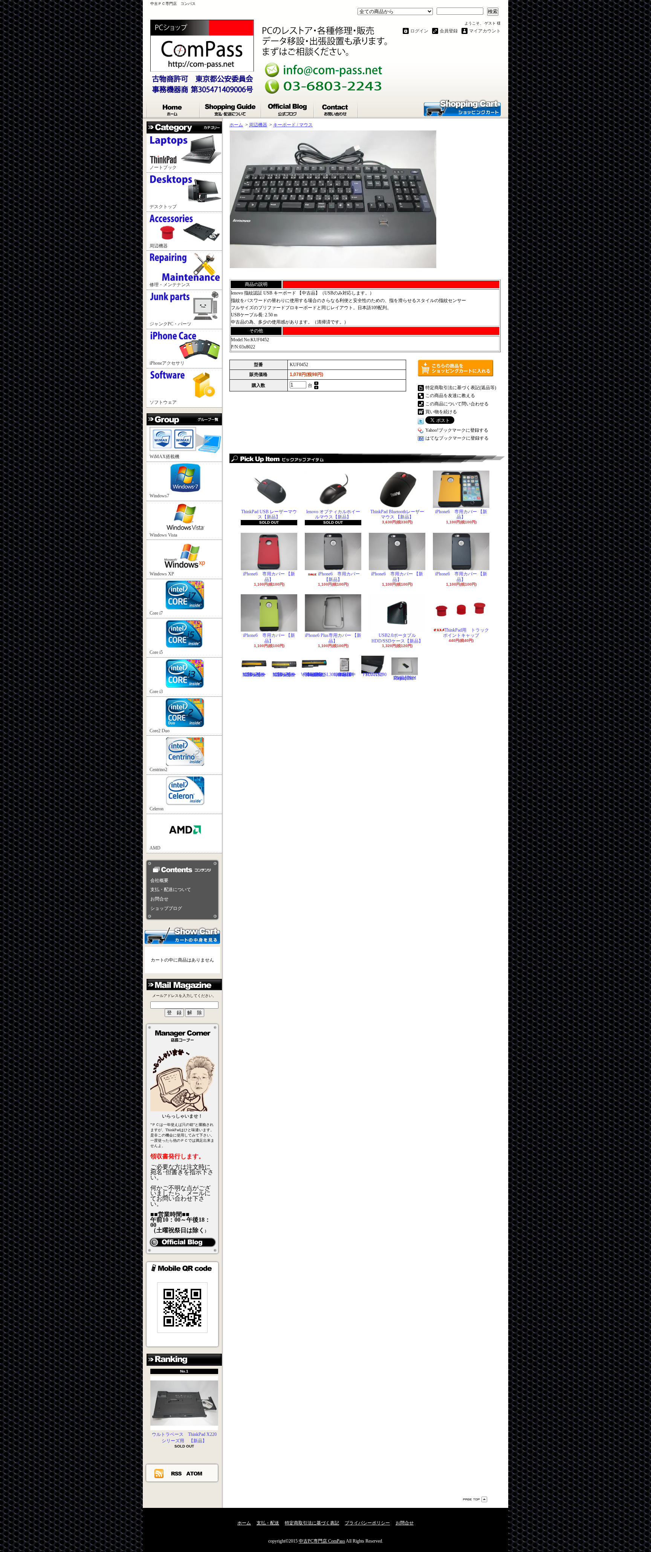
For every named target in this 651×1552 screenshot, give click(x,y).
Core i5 (156, 652)
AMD (155, 848)
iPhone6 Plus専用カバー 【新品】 (333, 638)
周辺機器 (159, 245)
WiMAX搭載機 (164, 456)
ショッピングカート (462, 107)
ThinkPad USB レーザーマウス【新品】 (269, 514)
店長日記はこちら (182, 1242)
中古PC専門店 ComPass (322, 1541)
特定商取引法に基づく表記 (312, 1523)
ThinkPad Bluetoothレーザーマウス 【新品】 (397, 514)
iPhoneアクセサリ (167, 363)
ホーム (173, 108)
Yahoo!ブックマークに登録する (456, 430)
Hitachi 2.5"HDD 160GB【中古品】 (344, 674)
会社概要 (159, 880)
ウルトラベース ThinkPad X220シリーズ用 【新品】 (184, 1437)
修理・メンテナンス (170, 284)
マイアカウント (485, 31)
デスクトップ (163, 206)
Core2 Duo (160, 730)
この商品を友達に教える (450, 395)
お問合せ (336, 108)
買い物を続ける (441, 411)
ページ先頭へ (475, 1499)
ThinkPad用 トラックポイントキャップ (466, 632)
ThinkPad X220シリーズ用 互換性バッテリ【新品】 (284, 674)
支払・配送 (268, 1523)
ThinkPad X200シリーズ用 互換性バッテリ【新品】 (254, 674)
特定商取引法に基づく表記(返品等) (460, 387)
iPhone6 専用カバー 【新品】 (461, 514)
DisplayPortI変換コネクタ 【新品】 (404, 678)
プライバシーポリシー (367, 1523)
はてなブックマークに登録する (457, 438)
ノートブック (163, 167)
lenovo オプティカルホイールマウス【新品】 (333, 514)
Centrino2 (158, 769)
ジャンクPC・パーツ (170, 324)
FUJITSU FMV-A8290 (375, 674)
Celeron (157, 808)
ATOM (194, 1473)
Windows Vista (163, 535)
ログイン (419, 31)
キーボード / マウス (293, 124)
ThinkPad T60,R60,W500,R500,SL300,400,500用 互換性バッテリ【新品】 (326, 674)
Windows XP (162, 574)
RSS (176, 1473)
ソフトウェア (163, 402)
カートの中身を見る (182, 935)
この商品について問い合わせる (457, 403)
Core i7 (156, 613)
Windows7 (159, 495)
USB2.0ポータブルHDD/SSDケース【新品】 (397, 638)
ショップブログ (287, 108)
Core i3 (156, 691)
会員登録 (449, 31)
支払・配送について (230, 108)
